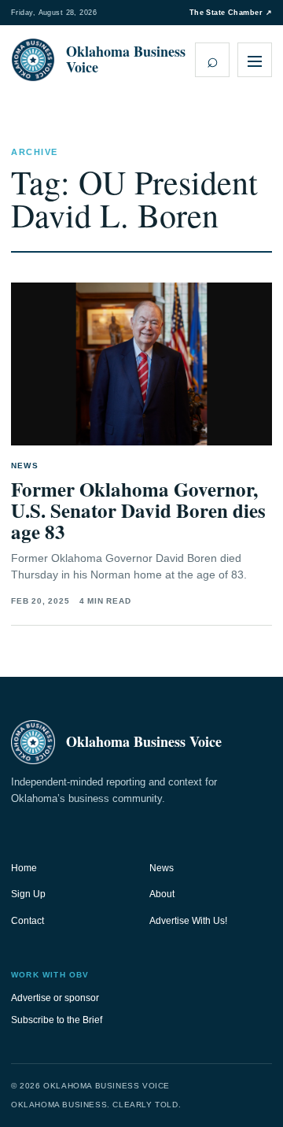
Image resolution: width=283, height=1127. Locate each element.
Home (24, 868)
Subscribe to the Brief (56, 1019)
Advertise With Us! (188, 920)
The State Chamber (230, 13)
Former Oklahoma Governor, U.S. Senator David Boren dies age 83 (138, 510)
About (162, 894)
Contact (27, 920)
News (161, 868)
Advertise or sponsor (55, 997)
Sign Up (28, 894)
